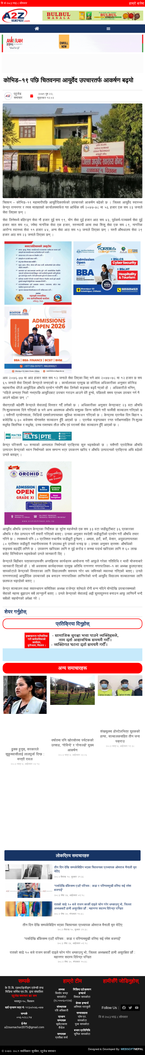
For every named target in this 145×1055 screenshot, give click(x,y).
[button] (108, 29)
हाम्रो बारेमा (136, 3)
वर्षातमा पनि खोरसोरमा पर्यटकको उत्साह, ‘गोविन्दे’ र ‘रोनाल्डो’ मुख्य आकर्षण (72, 745)
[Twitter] (130, 1008)
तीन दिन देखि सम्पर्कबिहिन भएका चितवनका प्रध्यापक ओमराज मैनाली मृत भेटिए (72, 925)
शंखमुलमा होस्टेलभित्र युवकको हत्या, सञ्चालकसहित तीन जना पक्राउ (120, 736)
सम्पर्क (24, 981)
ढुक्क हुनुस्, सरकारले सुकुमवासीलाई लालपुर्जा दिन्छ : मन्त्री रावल (24, 754)
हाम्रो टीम (72, 981)
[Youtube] (137, 1008)
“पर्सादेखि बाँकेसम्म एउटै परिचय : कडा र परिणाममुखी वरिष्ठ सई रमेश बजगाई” (72, 939)
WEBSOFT (132, 1049)
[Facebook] (124, 1008)
